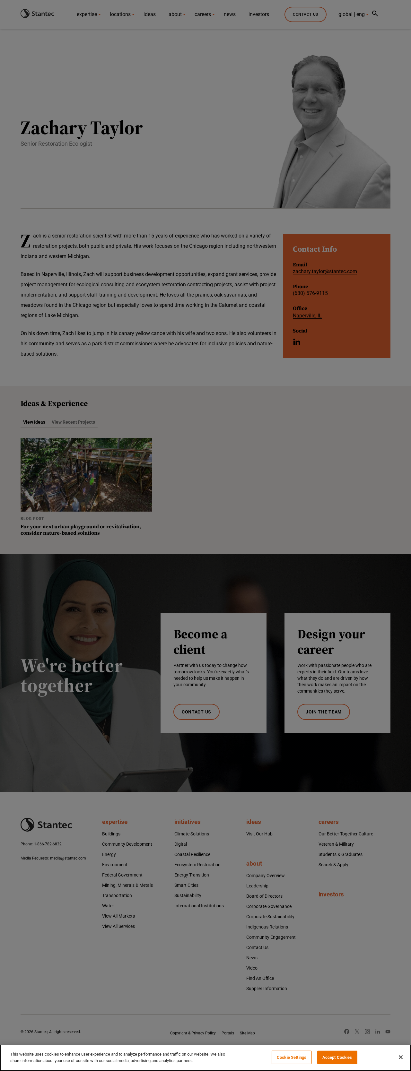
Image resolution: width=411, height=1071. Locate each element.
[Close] (401, 1057)
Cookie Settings (291, 1057)
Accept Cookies (337, 1057)
